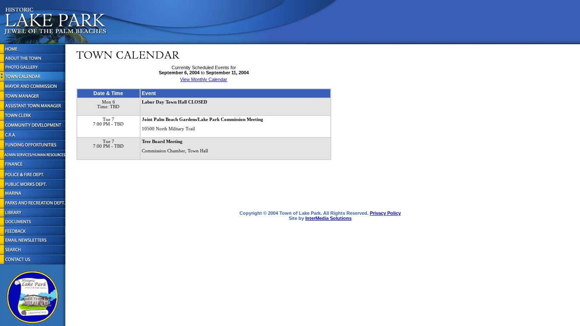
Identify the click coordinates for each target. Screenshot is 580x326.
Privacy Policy (385, 213)
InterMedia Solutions (328, 218)
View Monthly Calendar (203, 79)
